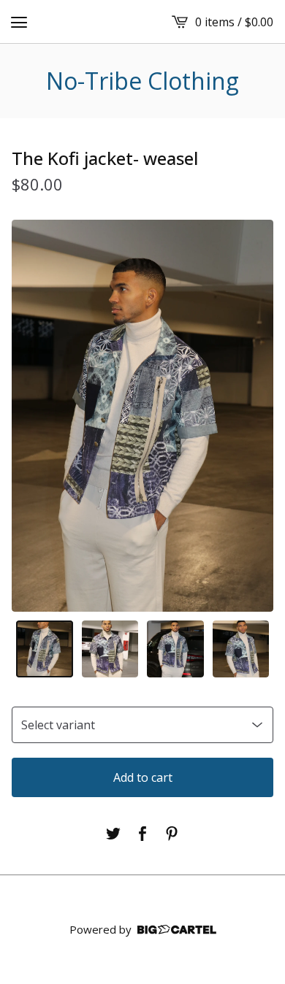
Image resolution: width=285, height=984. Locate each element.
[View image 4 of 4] (241, 648)
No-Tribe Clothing (142, 81)
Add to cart (142, 777)
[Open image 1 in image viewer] (142, 416)
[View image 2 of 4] (110, 648)
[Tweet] (113, 833)
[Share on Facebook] (142, 833)
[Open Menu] (19, 21)
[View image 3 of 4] (175, 648)
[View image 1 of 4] (44, 648)
